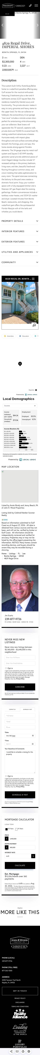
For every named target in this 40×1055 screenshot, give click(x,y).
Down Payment (10, 844)
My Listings (8, 622)
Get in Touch (20, 991)
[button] (3, 25)
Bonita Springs (10, 556)
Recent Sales (16, 622)
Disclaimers (19, 1002)
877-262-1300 (7, 971)
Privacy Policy (20, 679)
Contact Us (12, 709)
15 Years (20, 829)
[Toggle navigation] (36, 5)
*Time (7, 741)
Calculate (20, 865)
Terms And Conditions (19, 1006)
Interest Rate (10, 852)
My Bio (31, 622)
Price (7, 835)
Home (4, 553)
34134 (21, 556)
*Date (7, 732)
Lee (24, 553)
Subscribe (20, 687)
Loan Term (9, 824)
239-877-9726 (30, 5)
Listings (12, 553)
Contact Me (24, 622)
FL (19, 553)
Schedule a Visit (27, 709)
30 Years (11, 829)
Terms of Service (13, 803)
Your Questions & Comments (14, 749)
